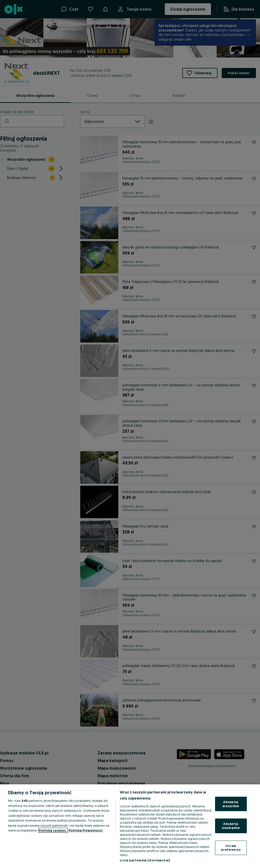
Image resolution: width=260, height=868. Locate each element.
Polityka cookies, (53, 830)
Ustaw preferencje (230, 847)
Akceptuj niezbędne (231, 826)
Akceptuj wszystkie (230, 804)
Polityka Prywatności (86, 830)
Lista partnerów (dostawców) (145, 860)
